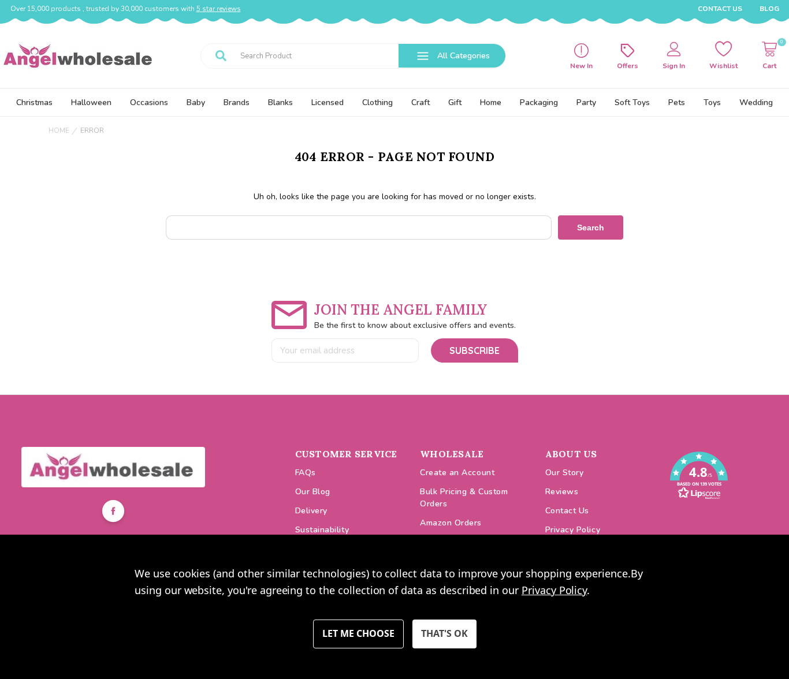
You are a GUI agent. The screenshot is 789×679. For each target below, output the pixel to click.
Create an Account (457, 472)
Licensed (327, 102)
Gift (455, 102)
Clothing (377, 102)
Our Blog (312, 491)
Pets (676, 102)
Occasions (149, 102)
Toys (712, 102)
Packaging (539, 102)
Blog (769, 8)
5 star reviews (218, 8)
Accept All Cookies (444, 634)
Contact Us (720, 8)
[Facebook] (113, 513)
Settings (358, 634)
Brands (237, 102)
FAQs (305, 472)
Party (586, 102)
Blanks (280, 102)
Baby (196, 102)
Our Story (564, 472)
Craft (420, 102)
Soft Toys (632, 102)
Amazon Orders (451, 522)
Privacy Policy (573, 529)
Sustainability (322, 529)
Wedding (756, 102)
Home (490, 102)
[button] (113, 467)
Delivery (311, 510)
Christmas (34, 102)
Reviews (562, 491)
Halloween (91, 102)
